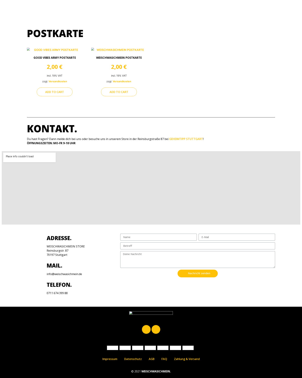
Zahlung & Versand (187, 359)
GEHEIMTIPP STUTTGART (186, 139)
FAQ (164, 359)
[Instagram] (156, 329)
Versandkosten (58, 81)
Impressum (109, 359)
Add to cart (54, 92)
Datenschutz (133, 359)
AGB (151, 359)
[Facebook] (146, 329)
